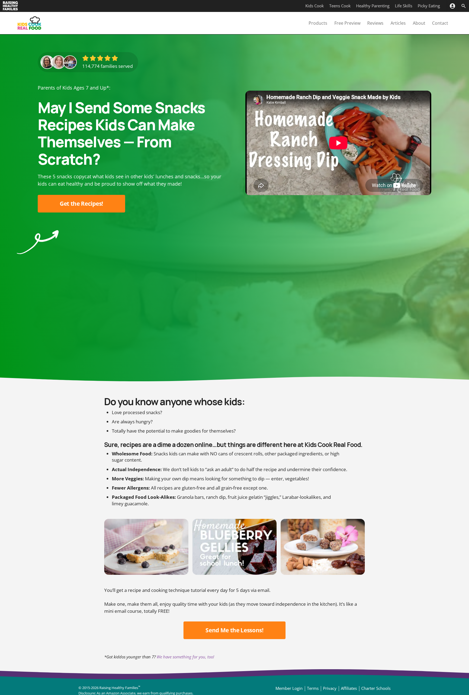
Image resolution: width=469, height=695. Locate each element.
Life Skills (403, 5)
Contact (440, 23)
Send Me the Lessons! (234, 630)
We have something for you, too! (185, 656)
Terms (313, 688)
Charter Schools (376, 688)
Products (318, 23)
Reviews (375, 23)
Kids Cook (314, 5)
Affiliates (349, 688)
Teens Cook (340, 5)
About (419, 23)
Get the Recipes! (81, 203)
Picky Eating (429, 5)
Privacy (330, 688)
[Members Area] (452, 6)
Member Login (289, 688)
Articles (398, 23)
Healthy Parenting (372, 5)
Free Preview (347, 23)
